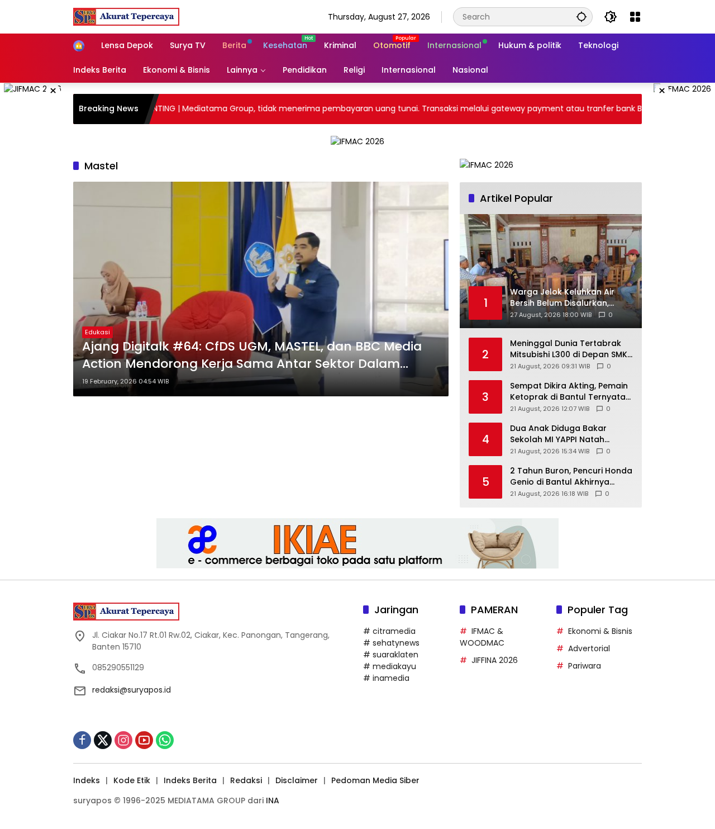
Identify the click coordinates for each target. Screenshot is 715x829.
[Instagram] (123, 740)
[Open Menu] (635, 16)
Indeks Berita (190, 780)
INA (272, 800)
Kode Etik (131, 780)
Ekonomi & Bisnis (600, 631)
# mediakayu (389, 666)
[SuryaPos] (126, 16)
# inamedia (386, 678)
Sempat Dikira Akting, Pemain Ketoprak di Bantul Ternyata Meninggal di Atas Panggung (569, 391)
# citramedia (389, 631)
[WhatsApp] (165, 740)
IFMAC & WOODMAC (482, 637)
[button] (581, 16)
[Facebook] (82, 740)
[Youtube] (144, 740)
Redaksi (246, 780)
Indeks (86, 780)
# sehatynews (391, 642)
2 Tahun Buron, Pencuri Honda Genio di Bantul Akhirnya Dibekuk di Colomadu (571, 476)
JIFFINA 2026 (494, 660)
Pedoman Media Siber (375, 780)
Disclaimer (296, 780)
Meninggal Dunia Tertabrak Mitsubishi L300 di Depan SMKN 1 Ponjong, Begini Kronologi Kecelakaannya (571, 349)
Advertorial (589, 648)
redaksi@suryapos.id (131, 689)
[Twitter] (103, 740)
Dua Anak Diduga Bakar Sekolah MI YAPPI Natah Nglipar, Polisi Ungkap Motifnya (558, 434)
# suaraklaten (390, 654)
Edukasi (97, 332)
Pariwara (584, 665)
